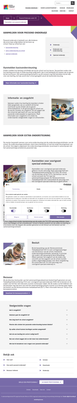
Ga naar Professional (51, 382)
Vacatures (55, 11)
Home (7, 18)
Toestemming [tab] (15, 189)
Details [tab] (38, 189)
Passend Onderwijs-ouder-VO (28, 18)
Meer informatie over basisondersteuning (20, 83)
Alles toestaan (60, 217)
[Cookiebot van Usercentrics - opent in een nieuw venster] (64, 185)
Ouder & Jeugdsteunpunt (49, 8)
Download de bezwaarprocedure (17, 293)
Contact (71, 11)
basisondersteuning (12, 47)
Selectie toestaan (38, 217)
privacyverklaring (50, 396)
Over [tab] (61, 189)
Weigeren (16, 217)
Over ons (62, 11)
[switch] (30, 211)
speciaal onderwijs (11, 54)
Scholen (62, 8)
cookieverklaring (42, 396)
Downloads (70, 8)
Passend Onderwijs (31, 8)
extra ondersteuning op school (15, 51)
